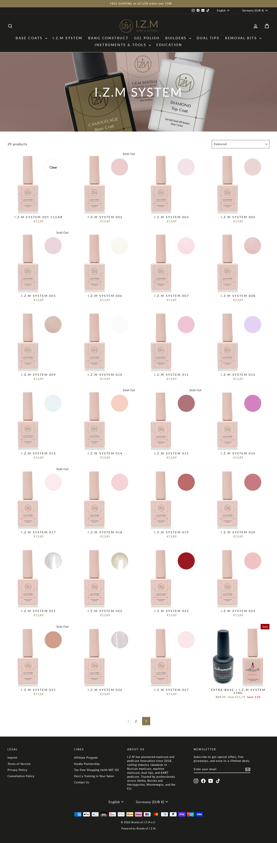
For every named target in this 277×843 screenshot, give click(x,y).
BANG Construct (108, 38)
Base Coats (30, 38)
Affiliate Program (86, 757)
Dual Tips (208, 38)
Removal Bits (242, 38)
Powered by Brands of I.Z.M (138, 828)
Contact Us (82, 782)
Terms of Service (19, 763)
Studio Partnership (87, 763)
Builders (176, 38)
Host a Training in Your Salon (94, 776)
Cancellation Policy (21, 776)
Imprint (12, 757)
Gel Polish (147, 38)
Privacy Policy (18, 769)
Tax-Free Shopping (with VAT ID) (96, 769)
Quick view (39, 209)
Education (169, 45)
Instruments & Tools (121, 45)
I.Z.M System (68, 38)
